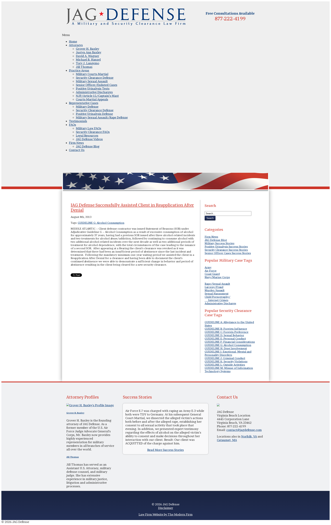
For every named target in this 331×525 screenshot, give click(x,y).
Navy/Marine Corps (217, 277)
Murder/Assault (214, 290)
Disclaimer (165, 508)
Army (208, 267)
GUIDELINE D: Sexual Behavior (224, 335)
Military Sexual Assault (92, 81)
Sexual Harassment (216, 293)
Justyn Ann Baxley (88, 52)
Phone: (222, 426)
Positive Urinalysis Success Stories (226, 246)
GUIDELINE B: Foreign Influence (226, 328)
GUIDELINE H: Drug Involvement (226, 348)
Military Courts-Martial (92, 74)
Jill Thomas (84, 67)
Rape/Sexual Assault (217, 283)
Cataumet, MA (227, 440)
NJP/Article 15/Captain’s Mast (97, 95)
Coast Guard (212, 274)
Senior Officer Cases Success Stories (228, 253)
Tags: (74, 222)
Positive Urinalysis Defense (94, 114)
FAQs (72, 124)
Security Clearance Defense (94, 77)
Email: (221, 430)
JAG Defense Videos (89, 139)
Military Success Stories (219, 243)
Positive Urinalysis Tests (92, 88)
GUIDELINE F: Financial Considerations (230, 341)
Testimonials (78, 121)
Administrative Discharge (220, 303)
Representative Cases (83, 103)
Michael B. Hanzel (88, 59)
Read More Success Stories (165, 450)
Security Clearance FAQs (93, 132)
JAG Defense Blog (87, 146)
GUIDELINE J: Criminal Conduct (225, 358)
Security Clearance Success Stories (226, 249)
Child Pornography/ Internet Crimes (217, 298)
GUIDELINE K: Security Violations (226, 361)
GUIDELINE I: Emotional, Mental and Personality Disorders (228, 353)
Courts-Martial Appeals (92, 99)
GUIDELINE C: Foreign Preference (226, 332)
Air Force (211, 270)
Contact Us (76, 150)
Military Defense (87, 106)
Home (73, 41)
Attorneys (76, 45)
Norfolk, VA (249, 436)
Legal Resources (87, 135)
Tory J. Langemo (87, 63)
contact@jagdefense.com (244, 430)
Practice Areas (79, 70)
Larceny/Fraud (214, 287)
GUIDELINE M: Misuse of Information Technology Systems (229, 369)
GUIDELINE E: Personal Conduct (225, 338)
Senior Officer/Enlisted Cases (96, 85)
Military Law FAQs (88, 128)
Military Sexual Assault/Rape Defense (102, 117)
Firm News (76, 143)
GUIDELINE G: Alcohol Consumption (101, 222)
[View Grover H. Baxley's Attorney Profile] (90, 405)
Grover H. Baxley (87, 48)
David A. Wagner (87, 56)
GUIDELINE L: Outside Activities (225, 364)
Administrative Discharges (94, 92)
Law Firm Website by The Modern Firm (166, 514)
